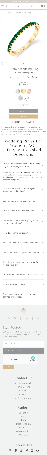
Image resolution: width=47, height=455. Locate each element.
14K (21, 98)
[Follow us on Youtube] (37, 450)
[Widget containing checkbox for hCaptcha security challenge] (20, 359)
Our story (23, 412)
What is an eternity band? (14, 284)
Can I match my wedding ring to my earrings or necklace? (19, 295)
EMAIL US (30, 122)
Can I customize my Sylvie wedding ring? (21, 252)
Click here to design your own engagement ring (23, 1)
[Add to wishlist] (42, 6)
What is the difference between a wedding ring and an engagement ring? (22, 165)
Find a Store (23, 111)
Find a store (23, 387)
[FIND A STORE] (45, 6)
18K (26, 98)
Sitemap (23, 427)
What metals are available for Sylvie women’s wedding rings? (19, 189)
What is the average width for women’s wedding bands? (20, 263)
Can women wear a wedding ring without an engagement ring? (21, 221)
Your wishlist (23, 394)
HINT (17, 122)
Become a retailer (23, 383)
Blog (23, 416)
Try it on (24, 116)
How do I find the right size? (15, 233)
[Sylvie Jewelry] (23, 6)
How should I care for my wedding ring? (21, 243)
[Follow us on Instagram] (9, 450)
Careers (23, 390)
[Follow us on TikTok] (21, 450)
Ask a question (23, 398)
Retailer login (23, 424)
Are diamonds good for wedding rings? (20, 275)
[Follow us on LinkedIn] (32, 450)
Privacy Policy (23, 431)
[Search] (7, 6)
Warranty (23, 435)
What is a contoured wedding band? (19, 211)
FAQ (23, 420)
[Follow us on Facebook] (27, 450)
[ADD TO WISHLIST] (2, 63)
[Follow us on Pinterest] (15, 450)
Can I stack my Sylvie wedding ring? (19, 201)
